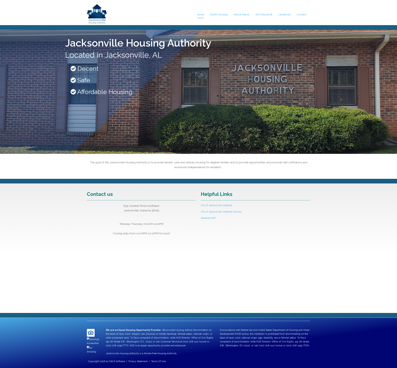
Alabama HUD (208, 218)
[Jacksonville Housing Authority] (97, 14)
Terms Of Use (158, 361)
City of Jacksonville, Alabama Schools (221, 211)
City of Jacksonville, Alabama (216, 205)
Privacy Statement (138, 361)
